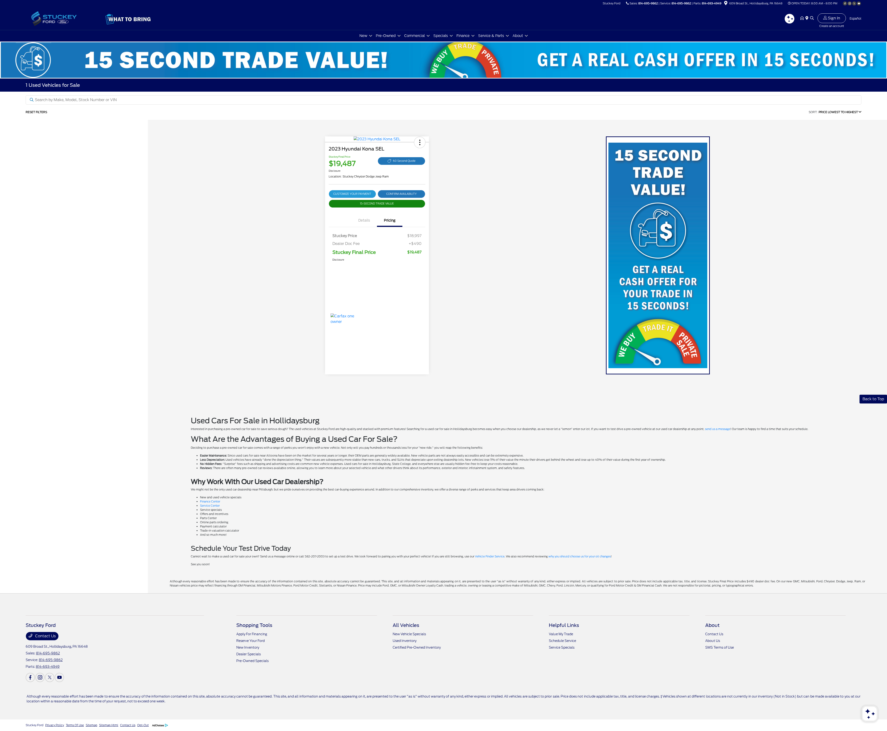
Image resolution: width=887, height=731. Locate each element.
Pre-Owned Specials (252, 661)
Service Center (210, 505)
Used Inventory (404, 641)
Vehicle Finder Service (489, 556)
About (712, 625)
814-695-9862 (648, 3)
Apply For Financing (251, 634)
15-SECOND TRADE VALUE (377, 203)
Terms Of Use (75, 725)
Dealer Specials (248, 654)
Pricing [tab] (389, 220)
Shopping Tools (254, 625)
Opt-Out (143, 725)
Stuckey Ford (34, 725)
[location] (725, 4)
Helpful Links (564, 625)
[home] (802, 18)
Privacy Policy (54, 725)
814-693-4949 (711, 3)
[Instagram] (850, 3)
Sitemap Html (108, 725)
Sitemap (91, 725)
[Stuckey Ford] (65, 18)
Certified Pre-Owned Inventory (417, 647)
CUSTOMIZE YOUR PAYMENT (352, 194)
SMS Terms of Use (719, 647)
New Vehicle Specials (409, 634)
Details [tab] (364, 220)
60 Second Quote (404, 160)
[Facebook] (845, 3)
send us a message (717, 429)
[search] (812, 18)
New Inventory (247, 647)
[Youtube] (859, 3)
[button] (419, 142)
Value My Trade (561, 634)
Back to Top (873, 399)
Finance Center (210, 501)
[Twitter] (854, 3)
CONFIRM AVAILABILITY (401, 194)
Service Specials (561, 647)
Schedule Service (562, 641)
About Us (712, 641)
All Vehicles (406, 625)
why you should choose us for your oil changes (579, 556)
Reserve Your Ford (250, 641)
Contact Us (45, 636)
